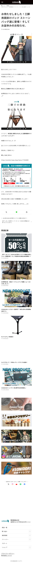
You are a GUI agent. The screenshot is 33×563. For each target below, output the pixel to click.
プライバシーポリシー (7, 553)
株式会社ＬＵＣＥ (6, 555)
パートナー (5, 539)
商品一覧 (4, 527)
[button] (6, 212)
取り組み (4, 531)
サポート (4, 543)
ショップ (4, 547)
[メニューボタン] (2, 2)
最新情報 (4, 535)
